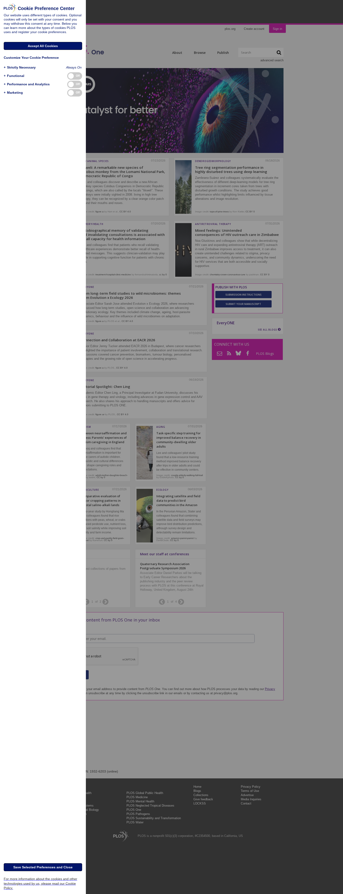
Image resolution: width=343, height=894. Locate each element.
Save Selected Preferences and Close (43, 867)
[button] (20, 67)
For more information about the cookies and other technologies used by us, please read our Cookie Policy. (40, 883)
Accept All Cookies (43, 46)
